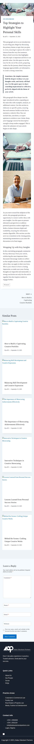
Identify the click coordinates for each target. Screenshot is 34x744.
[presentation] (17, 330)
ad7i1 (6, 36)
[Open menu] (30, 3)
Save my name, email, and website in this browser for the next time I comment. (17, 630)
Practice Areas (9, 693)
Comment (8, 578)
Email (6, 614)
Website (6, 624)
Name (6, 605)
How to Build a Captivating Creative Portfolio (26, 299)
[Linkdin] (4, 734)
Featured (6, 285)
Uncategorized (8, 19)
